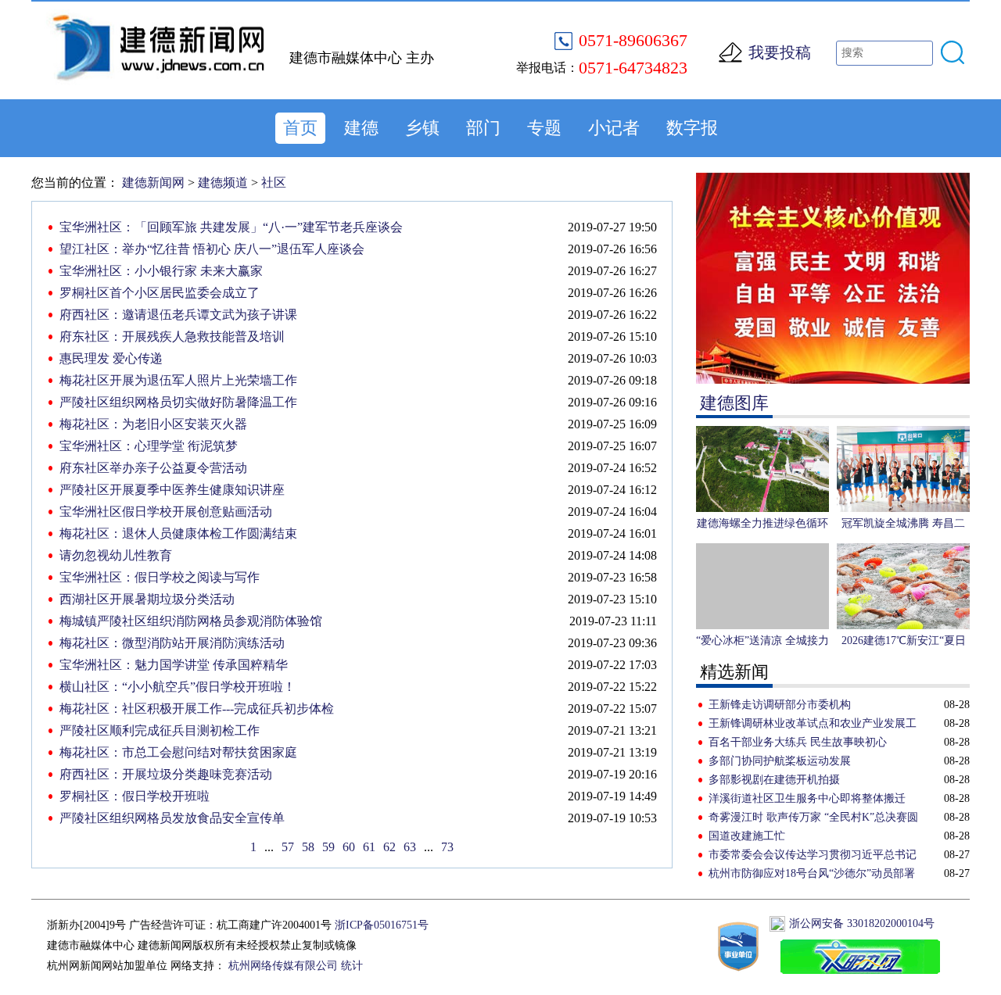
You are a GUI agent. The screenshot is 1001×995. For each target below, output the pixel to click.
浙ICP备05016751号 (382, 925)
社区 (273, 182)
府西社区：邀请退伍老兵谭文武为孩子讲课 (178, 314)
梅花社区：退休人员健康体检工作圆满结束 (178, 533)
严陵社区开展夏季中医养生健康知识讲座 (172, 489)
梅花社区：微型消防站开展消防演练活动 (172, 643)
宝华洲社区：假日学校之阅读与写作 (159, 577)
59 (328, 847)
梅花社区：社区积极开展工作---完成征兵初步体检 (196, 708)
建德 (361, 128)
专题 (544, 128)
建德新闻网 (153, 182)
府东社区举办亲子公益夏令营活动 (153, 467)
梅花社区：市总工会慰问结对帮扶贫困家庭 (178, 752)
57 (288, 847)
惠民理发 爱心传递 (111, 358)
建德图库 (734, 403)
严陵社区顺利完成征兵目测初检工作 (159, 730)
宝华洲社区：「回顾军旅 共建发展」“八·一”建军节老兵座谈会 (231, 227)
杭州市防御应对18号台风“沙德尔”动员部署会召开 (812, 875)
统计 (352, 966)
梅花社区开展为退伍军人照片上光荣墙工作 (178, 380)
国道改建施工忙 (747, 836)
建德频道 (223, 182)
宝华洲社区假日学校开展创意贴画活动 (165, 511)
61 (369, 847)
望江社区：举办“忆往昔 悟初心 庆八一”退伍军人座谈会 (211, 249)
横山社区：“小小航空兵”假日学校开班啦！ (177, 686)
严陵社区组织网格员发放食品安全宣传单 (172, 818)
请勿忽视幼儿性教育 (115, 555)
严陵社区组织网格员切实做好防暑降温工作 (178, 402)
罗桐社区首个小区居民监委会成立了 (159, 292)
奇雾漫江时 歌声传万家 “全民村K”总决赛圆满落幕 (813, 819)
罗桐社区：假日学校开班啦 (134, 796)
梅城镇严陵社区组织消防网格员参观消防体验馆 (190, 621)
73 (447, 847)
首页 (300, 128)
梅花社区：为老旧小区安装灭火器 (153, 424)
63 (410, 847)
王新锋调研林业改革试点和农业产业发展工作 (813, 725)
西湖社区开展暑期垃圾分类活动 (147, 599)
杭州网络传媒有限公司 (283, 966)
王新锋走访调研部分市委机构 (780, 704)
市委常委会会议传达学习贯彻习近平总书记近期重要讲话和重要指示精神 (813, 856)
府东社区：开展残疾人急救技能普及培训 (172, 336)
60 (349, 847)
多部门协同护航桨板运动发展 (780, 761)
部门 (483, 128)
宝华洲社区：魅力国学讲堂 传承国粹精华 (173, 664)
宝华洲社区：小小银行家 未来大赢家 (161, 270)
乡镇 (422, 128)
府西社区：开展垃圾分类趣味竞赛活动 (165, 774)
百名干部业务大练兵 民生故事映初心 (798, 742)
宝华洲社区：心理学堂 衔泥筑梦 (148, 446)
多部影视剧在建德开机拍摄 (774, 780)
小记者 (614, 128)
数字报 (692, 128)
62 (389, 847)
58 (308, 847)
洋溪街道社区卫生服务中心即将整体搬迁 (807, 798)
